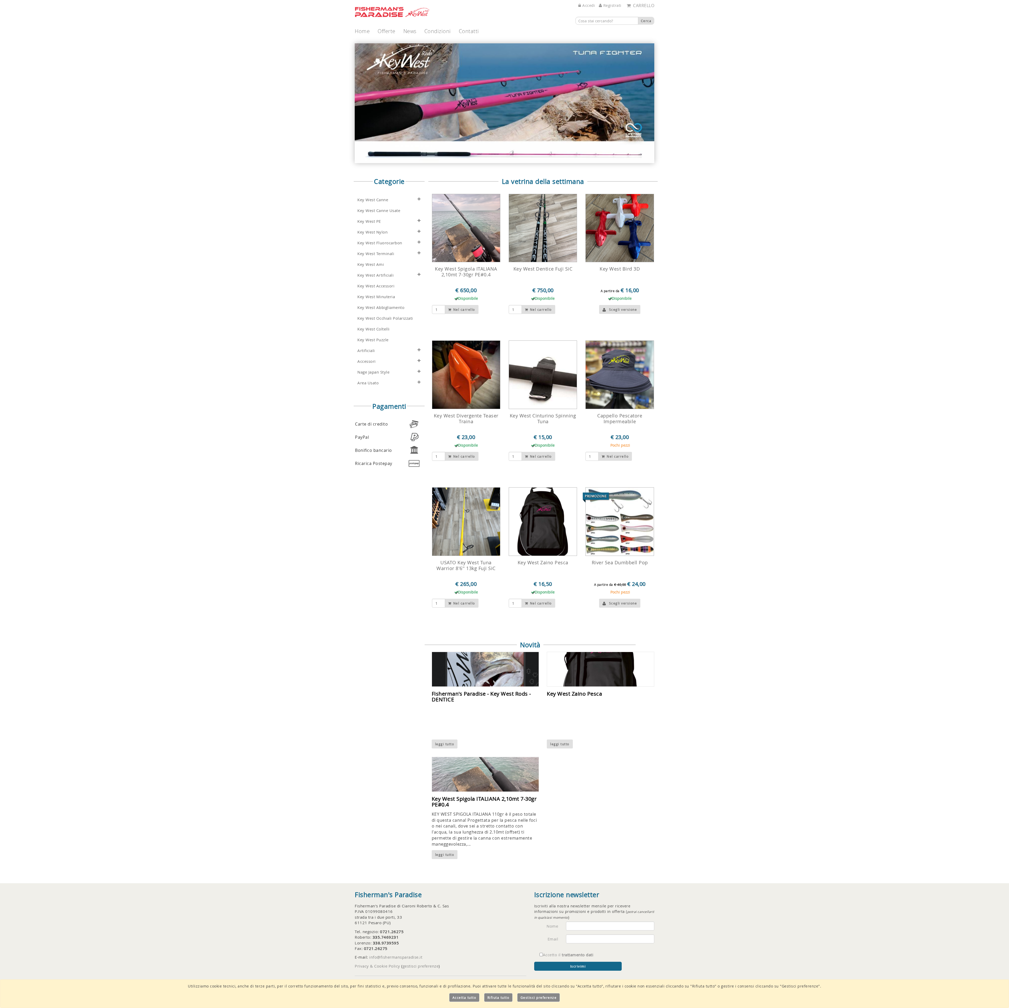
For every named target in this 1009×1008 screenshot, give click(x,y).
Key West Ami (370, 264)
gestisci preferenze (421, 966)
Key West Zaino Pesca (543, 562)
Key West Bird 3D (620, 269)
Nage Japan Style (373, 372)
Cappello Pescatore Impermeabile (619, 418)
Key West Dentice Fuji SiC (543, 269)
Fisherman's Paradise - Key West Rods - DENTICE (481, 696)
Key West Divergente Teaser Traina (466, 418)
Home (362, 31)
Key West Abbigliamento (380, 307)
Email (553, 939)
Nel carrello (463, 309)
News (409, 31)
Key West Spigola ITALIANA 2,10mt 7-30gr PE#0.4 (466, 272)
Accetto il (568, 954)
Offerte (386, 31)
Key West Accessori (375, 285)
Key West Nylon (372, 232)
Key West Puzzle (373, 339)
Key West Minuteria (376, 296)
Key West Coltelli (373, 329)
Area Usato (368, 382)
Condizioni (437, 31)
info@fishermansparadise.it (395, 957)
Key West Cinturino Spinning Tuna (543, 418)
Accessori (366, 361)
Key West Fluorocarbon (379, 242)
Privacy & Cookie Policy (377, 966)
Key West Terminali (375, 253)
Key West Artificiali (375, 275)
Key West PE (369, 221)
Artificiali (366, 350)
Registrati (611, 5)
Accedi (588, 5)
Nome (552, 926)
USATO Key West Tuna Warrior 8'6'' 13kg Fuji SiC (466, 565)
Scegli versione (623, 309)
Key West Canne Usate (378, 210)
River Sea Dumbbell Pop (620, 562)
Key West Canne (372, 199)
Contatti (469, 31)
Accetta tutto (464, 997)
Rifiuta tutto (498, 997)
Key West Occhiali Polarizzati (385, 318)
